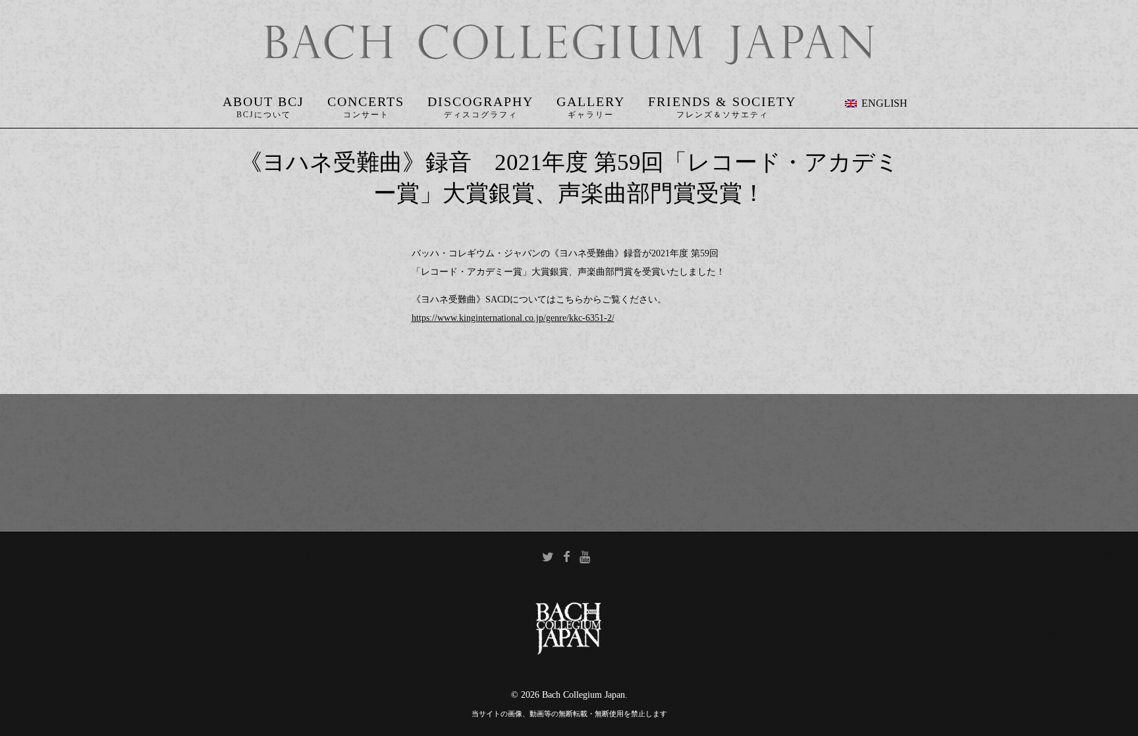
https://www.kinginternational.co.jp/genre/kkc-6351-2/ (513, 318)
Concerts (365, 101)
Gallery (590, 101)
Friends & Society (722, 101)
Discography (480, 101)
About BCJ (263, 101)
